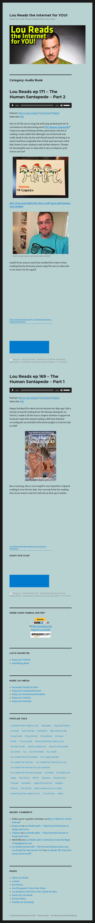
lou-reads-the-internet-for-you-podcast (30, 767)
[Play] (13, 105)
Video (60, 793)
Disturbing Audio (58, 731)
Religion (59, 783)
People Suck (59, 778)
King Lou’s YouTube (22, 701)
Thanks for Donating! (23, 902)
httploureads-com (37, 746)
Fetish (13, 741)
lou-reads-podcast (49, 757)
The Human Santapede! (57, 127)
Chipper (16, 833)
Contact (16, 881)
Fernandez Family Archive (25, 687)
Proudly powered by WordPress (64, 916)
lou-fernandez (36, 752)
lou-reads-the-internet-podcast (26, 772)
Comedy (43, 362)
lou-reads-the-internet (22, 762)
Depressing (60, 359)
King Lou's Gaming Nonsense (26, 690)
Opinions (46, 778)
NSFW (18, 596)
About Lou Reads (20, 877)
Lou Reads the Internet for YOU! (38, 15)
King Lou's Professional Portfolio (28, 694)
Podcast (51, 362)
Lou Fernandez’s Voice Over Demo (29, 888)
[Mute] (61, 105)
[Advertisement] (30, 347)
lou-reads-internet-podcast (24, 757)
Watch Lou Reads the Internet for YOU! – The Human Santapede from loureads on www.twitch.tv (30, 321)
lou (25, 752)
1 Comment (66, 596)
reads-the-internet (43, 783)
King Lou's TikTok (21, 660)
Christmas (51, 359)
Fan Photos (17, 884)
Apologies (46, 725)
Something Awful (20, 663)
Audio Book (42, 359)
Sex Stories (26, 788)
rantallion (26, 783)
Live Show (15, 752)
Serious (14, 788)
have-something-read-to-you (49, 741)
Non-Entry (24, 778)
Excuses (59, 736)
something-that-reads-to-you (25, 793)
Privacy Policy (19, 898)
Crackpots (38, 596)
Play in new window (28, 113)
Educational (14, 362)
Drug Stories (31, 736)
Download (45, 113)
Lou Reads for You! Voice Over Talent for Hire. (34, 891)
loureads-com (63, 772)
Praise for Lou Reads (22, 895)
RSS (22, 116)
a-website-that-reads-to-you (25, 725)
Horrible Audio (18, 746)
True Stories (49, 793)
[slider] (66, 105)
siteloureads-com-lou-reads (48, 788)
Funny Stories (48, 596)
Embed (55, 113)
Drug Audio (16, 736)
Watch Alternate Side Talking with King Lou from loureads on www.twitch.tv (28, 548)
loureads (49, 772)
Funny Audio (25, 741)
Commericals (28, 731)
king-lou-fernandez (59, 746)
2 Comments (62, 362)
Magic (13, 778)
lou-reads (51, 752)
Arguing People (62, 725)
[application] (41, 105)
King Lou (16, 359)
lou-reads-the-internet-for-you (51, 762)
